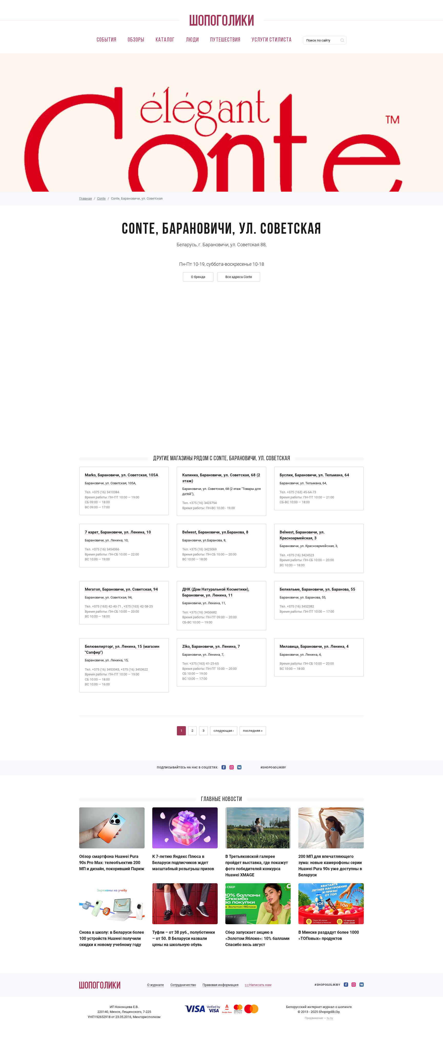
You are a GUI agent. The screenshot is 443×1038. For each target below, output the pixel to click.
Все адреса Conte (238, 277)
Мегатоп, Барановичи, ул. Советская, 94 (121, 589)
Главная (85, 198)
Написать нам (259, 985)
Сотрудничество (183, 985)
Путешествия (225, 40)
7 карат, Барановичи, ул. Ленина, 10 (118, 532)
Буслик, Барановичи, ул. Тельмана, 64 (314, 475)
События (106, 40)
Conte (101, 198)
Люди (192, 40)
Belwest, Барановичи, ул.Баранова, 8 (215, 532)
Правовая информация (220, 985)
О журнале (155, 985)
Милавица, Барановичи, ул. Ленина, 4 (314, 646)
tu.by (330, 1018)
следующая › (224, 731)
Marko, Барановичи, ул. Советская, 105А (121, 475)
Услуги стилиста (272, 40)
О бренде (198, 277)
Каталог (165, 40)
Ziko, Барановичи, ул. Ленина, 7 (211, 646)
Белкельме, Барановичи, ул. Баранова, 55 (317, 589)
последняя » (253, 731)
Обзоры (136, 40)
